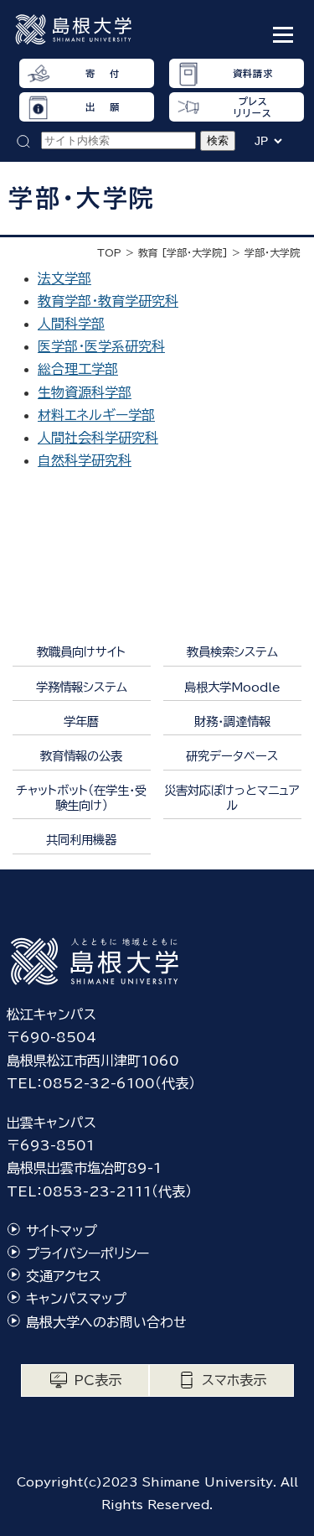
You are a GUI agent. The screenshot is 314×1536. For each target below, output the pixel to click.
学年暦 (81, 721)
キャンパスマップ (76, 1298)
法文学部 (64, 278)
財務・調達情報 (232, 721)
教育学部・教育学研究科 (108, 301)
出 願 (102, 107)
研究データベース (232, 756)
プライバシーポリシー (87, 1253)
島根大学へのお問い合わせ (106, 1322)
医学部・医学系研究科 (101, 346)
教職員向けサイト (81, 652)
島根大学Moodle (232, 687)
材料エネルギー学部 (96, 415)
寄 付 (102, 73)
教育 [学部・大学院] (183, 252)
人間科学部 (71, 323)
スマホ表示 (234, 1380)
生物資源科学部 (84, 392)
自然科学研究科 (84, 460)
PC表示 (97, 1380)
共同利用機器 (81, 839)
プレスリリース (253, 106)
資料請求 (253, 73)
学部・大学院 (272, 252)
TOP (109, 252)
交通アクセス (63, 1276)
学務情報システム (81, 687)
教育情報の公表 (81, 756)
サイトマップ (61, 1231)
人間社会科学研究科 (98, 437)
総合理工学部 (78, 369)
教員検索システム (232, 652)
